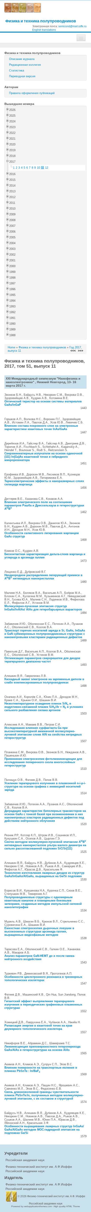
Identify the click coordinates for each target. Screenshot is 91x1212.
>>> (80, 350)
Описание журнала (21, 59)
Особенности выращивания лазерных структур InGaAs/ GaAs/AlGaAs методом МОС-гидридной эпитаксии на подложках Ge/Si (44, 1130)
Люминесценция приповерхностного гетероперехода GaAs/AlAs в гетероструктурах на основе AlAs (42, 1048)
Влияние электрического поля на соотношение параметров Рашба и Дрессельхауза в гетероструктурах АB (44, 505)
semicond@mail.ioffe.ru (72, 26)
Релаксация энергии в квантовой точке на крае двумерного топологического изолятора (38, 1027)
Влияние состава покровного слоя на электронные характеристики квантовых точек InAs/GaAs (41, 427)
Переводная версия (22, 76)
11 (42, 167)
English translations (44, 29)
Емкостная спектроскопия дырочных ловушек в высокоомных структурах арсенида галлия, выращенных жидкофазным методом (39, 931)
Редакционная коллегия (25, 64)
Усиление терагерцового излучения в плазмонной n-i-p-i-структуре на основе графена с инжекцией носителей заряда (45, 786)
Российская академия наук (25, 1160)
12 (46, 167)
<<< (73, 350)
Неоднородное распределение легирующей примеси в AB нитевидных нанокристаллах (43, 576)
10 (38, 167)
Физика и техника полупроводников (40, 20)
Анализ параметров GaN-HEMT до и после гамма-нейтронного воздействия (39, 957)
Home (11, 347)
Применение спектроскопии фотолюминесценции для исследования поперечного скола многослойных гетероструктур (43, 762)
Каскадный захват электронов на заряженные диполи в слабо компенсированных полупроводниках (44, 680)
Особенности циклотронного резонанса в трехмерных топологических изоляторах (43, 978)
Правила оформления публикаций (32, 93)
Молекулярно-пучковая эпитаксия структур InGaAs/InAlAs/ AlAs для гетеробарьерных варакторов (43, 607)
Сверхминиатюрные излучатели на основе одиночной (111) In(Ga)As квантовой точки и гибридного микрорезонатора (43, 457)
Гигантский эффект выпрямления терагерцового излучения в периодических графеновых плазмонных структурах (43, 1004)
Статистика (16, 70)
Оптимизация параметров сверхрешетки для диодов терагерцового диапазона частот (42, 659)
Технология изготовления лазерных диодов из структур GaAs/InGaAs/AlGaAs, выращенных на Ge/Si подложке (44, 874)
